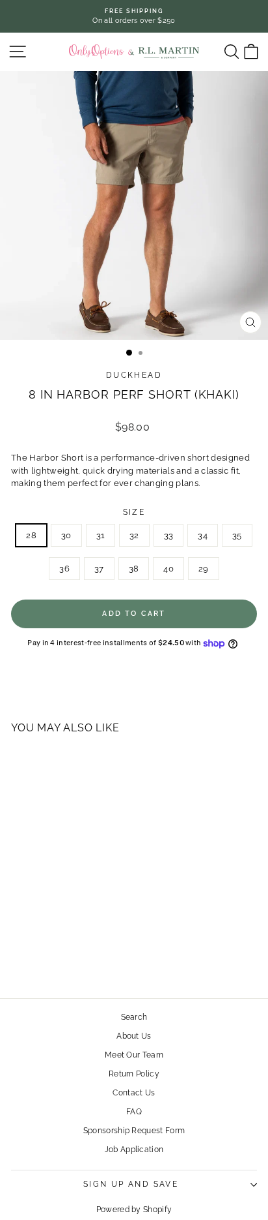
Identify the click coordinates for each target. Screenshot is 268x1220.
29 (203, 568)
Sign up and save (130, 1184)
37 (99, 568)
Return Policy (134, 1073)
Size (134, 512)
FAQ (134, 1111)
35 (237, 535)
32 (134, 535)
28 (31, 535)
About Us (134, 1036)
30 (66, 535)
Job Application (134, 1149)
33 (169, 535)
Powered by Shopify (134, 1209)
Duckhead (134, 375)
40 (168, 568)
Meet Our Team (134, 1055)
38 (134, 568)
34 (203, 535)
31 (100, 535)
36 (64, 568)
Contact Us (134, 1092)
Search (134, 1017)
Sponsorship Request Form (134, 1130)
